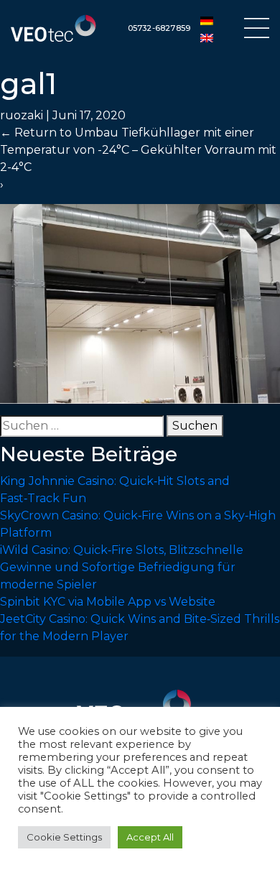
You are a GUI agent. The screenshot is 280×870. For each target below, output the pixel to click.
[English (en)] (206, 37)
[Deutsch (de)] (206, 20)
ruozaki (21, 115)
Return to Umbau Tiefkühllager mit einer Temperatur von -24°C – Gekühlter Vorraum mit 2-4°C (138, 150)
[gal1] (140, 303)
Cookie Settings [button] (64, 837)
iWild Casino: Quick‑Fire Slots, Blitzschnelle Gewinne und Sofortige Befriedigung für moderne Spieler (121, 567)
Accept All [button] (150, 837)
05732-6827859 (159, 28)
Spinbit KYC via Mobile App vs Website (107, 601)
